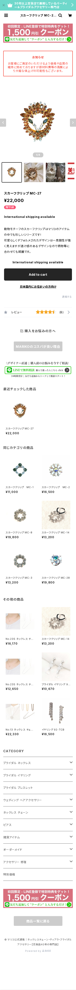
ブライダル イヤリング (17, 775)
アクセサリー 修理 (15, 862)
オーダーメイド (12, 849)
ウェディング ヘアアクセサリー (22, 800)
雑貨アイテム (11, 837)
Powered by (33, 950)
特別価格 (9, 874)
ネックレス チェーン (15, 812)
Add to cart (38, 274)
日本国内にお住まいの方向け (38, 286)
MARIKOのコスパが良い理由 (38, 347)
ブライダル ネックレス (17, 763)
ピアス (7, 825)
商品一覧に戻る (38, 921)
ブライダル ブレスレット (18, 787)
